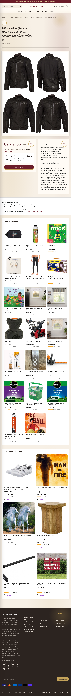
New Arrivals (42, 11)
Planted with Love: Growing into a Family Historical (13, 309)
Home (20, 11)
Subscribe (63, 679)
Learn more (8, 151)
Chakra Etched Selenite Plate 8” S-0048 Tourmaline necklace (34, 372)
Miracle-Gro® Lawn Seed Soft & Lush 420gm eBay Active (14, 403)
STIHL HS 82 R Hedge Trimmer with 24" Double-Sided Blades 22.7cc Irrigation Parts (56, 372)
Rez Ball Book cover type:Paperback (35, 434)
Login (55, 6)
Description (44, 145)
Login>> (9, 499)
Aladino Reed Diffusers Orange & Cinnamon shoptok (13, 372)
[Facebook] (4, 665)
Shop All (28, 11)
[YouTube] (13, 665)
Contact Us (43, 620)
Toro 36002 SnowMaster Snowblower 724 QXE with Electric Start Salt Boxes (34, 340)
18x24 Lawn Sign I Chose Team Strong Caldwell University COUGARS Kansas (51, 584)
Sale (51, 11)
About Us (42, 617)
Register (61, 6)
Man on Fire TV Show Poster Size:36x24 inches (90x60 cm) (52, 487)
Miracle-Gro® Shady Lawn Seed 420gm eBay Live (56, 403)
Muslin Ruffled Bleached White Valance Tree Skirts (34, 309)
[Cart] (67, 6)
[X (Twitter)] (4, 669)
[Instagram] (8, 665)
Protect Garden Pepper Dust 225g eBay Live (34, 246)
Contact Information (62, 630)
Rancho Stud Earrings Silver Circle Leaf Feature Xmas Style (13, 277)
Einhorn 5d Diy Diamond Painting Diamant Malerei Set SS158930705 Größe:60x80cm (18, 536)
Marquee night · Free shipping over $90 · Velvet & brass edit (35, 1)
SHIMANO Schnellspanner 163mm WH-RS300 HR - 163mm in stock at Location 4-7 (17, 584)
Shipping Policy (60, 626)
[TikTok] (17, 665)
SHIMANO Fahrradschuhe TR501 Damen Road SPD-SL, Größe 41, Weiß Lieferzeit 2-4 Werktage (18, 488)
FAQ (41, 623)
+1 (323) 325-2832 (29, 626)
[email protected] (44, 209)
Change (29, 156)
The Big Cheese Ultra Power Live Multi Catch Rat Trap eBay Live (56, 277)
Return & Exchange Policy (34, 211)
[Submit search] (20, 6)
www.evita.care (35, 6)
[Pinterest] (8, 669)
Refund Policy (60, 617)
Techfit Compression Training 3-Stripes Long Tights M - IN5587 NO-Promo (35, 277)
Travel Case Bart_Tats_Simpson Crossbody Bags (13, 246)
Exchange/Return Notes (10, 202)
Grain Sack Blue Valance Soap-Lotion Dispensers (57, 309)
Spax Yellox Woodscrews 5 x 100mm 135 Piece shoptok (35, 403)
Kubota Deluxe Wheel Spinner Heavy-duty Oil (12, 340)
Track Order (43, 626)
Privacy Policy (60, 620)
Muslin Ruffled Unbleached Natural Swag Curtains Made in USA (57, 340)
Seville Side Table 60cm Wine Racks (46, 535)
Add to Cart (19, 167)
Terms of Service (61, 623)
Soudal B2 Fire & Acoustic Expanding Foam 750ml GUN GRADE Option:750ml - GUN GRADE (14, 435)
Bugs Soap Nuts (52, 245)
